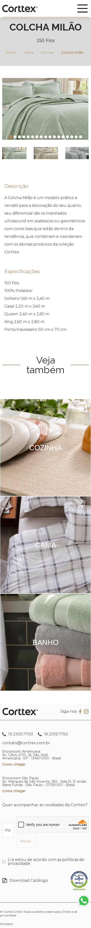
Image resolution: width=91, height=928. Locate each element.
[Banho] (45, 689)
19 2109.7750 (55, 734)
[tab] (10, 137)
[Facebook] (80, 711)
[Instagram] (86, 712)
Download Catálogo (28, 880)
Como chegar (13, 764)
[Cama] (45, 592)
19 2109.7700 (20, 734)
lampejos (6, 924)
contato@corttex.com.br (26, 743)
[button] (14, 153)
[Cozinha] (45, 494)
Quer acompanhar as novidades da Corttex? (45, 805)
